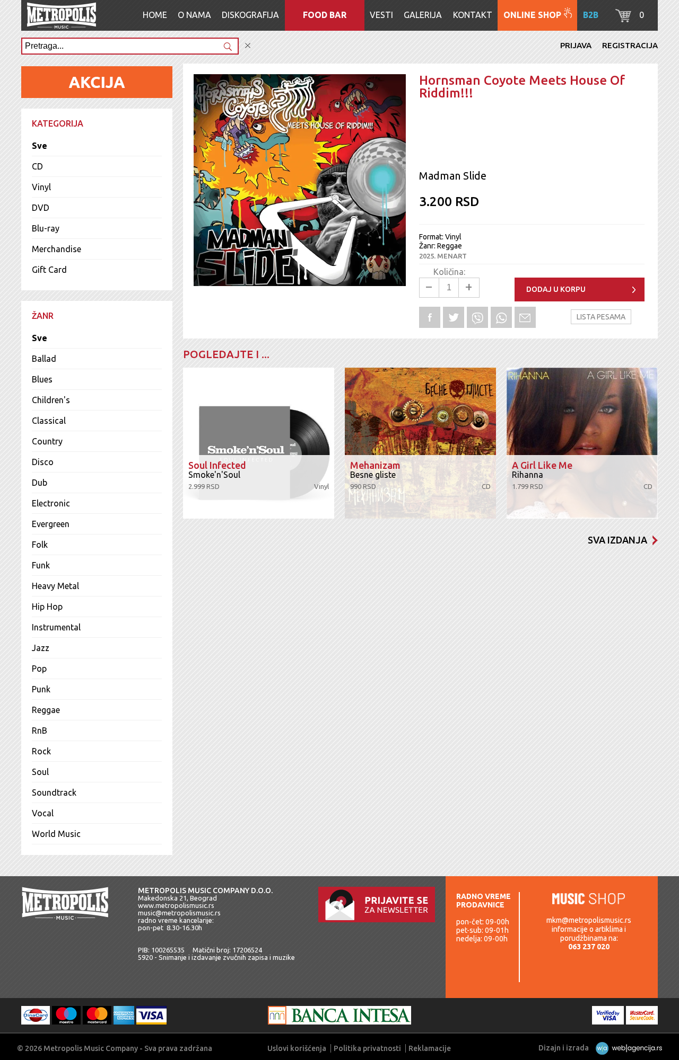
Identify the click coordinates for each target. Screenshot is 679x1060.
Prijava (575, 45)
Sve (39, 145)
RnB (39, 730)
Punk (41, 689)
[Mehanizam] (420, 443)
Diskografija (250, 15)
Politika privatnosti (367, 1048)
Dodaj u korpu (556, 289)
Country (47, 441)
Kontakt (472, 15)
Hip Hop (47, 606)
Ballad (44, 358)
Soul (40, 772)
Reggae (46, 710)
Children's (51, 400)
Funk (41, 565)
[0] (623, 19)
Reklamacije (429, 1048)
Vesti (381, 15)
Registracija (630, 45)
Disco (43, 462)
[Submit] (227, 47)
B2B (590, 15)
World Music (56, 834)
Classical (49, 420)
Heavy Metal (55, 586)
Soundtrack (54, 792)
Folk (40, 544)
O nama (194, 15)
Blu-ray (45, 228)
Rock (41, 751)
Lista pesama (601, 317)
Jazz (40, 648)
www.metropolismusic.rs (176, 905)
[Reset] (247, 46)
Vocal (43, 813)
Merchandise (56, 249)
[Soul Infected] (258, 443)
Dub (39, 482)
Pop (39, 668)
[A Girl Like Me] (582, 443)
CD (37, 166)
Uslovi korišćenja (296, 1048)
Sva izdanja (617, 540)
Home (155, 15)
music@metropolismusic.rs (179, 912)
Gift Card (49, 269)
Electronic (51, 503)
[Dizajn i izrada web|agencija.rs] (626, 1048)
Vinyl (41, 187)
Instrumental (56, 627)
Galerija (423, 15)
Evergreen (50, 524)
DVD (40, 207)
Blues (42, 379)
